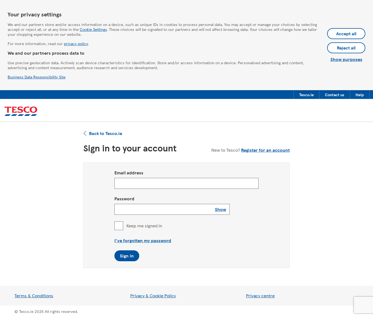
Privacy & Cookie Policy (153, 295)
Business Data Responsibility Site (37, 77)
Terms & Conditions (33, 295)
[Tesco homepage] (20, 111)
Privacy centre (260, 295)
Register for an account (265, 150)
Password (124, 198)
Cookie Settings (93, 29)
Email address (128, 172)
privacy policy (76, 43)
